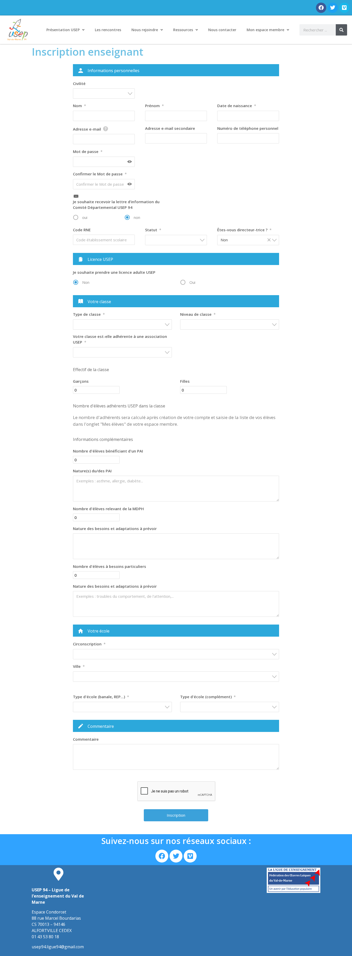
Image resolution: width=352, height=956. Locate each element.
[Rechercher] (341, 30)
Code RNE (82, 229)
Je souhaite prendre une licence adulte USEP (114, 272)
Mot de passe (88, 151)
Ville (79, 666)
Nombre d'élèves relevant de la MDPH (108, 508)
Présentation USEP (63, 29)
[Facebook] (321, 8)
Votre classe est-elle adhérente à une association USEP (120, 339)
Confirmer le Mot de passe (100, 173)
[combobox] (104, 93)
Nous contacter (222, 29)
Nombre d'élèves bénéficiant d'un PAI (108, 451)
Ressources (183, 29)
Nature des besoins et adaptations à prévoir (115, 528)
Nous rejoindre (144, 29)
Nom (79, 105)
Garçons (81, 381)
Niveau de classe (198, 314)
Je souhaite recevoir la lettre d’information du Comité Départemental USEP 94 (116, 204)
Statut (153, 229)
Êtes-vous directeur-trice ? (244, 229)
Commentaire (86, 739)
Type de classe (89, 314)
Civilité (79, 83)
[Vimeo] (344, 8)
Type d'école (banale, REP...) (101, 696)
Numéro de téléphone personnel (247, 128)
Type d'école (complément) (208, 696)
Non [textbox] (246, 239)
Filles (185, 381)
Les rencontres (108, 29)
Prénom (154, 105)
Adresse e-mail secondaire (170, 128)
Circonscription (89, 643)
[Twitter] (333, 8)
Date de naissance (236, 105)
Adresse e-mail (87, 129)
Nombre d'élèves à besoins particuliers (109, 566)
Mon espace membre (265, 29)
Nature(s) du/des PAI (92, 470)
